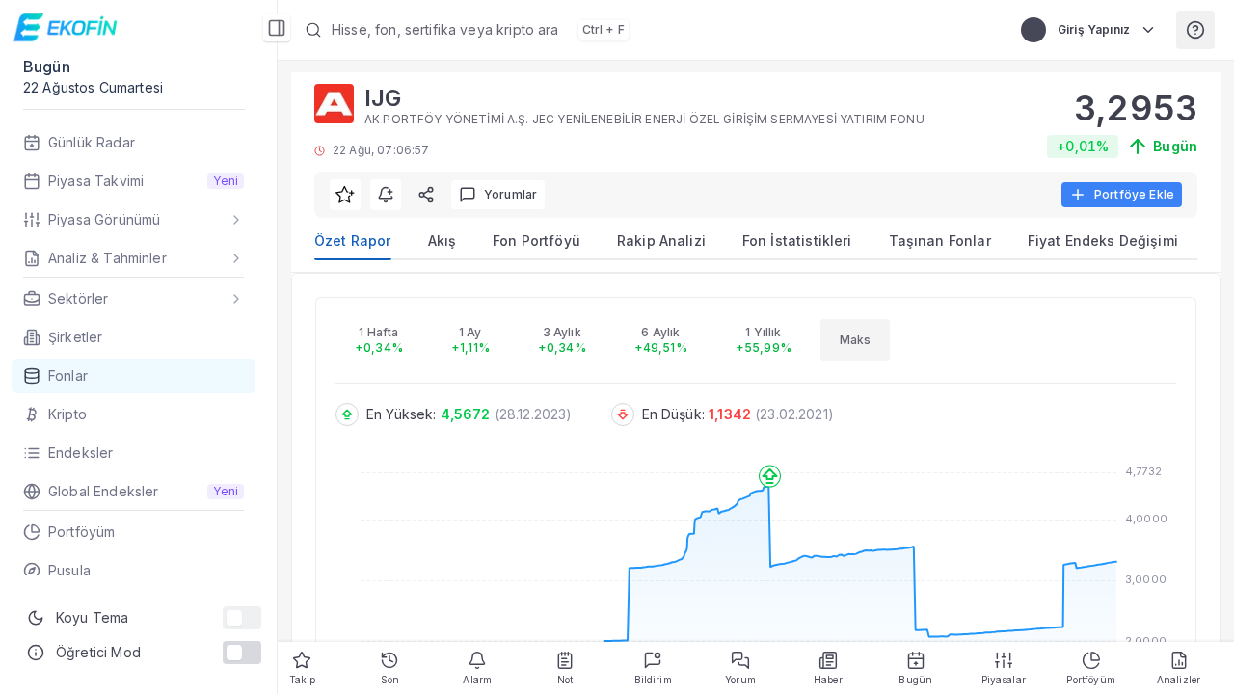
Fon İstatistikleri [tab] (797, 240)
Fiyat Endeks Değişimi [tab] (1103, 240)
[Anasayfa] (68, 27)
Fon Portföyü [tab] (536, 240)
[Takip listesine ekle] (345, 194)
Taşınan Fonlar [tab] (940, 240)
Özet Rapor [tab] (352, 240)
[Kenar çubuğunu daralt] (276, 27)
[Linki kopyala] (426, 194)
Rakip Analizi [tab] (661, 240)
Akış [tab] (442, 240)
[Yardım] (1195, 30)
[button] (643, 30)
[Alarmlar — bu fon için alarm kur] (385, 194)
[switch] (242, 617)
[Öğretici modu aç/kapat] (242, 652)
